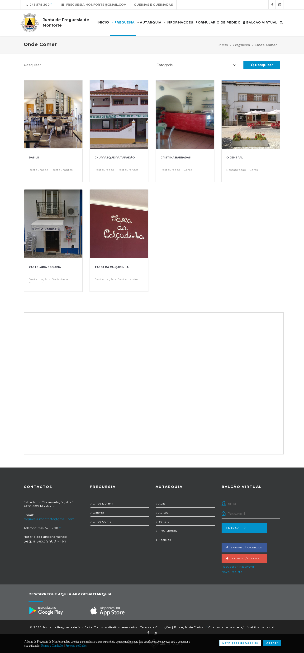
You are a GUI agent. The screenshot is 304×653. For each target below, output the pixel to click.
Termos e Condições (155, 627)
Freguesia (124, 22)
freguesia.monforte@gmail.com (96, 4)
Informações (179, 22)
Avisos (162, 512)
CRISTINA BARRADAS (176, 157)
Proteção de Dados (189, 627)
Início (223, 45)
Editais (163, 521)
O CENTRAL (234, 157)
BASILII (34, 157)
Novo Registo (232, 572)
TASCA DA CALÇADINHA (111, 267)
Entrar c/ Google (244, 558)
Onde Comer (102, 521)
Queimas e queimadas (153, 4)
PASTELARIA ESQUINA (45, 267)
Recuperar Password (238, 566)
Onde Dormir (103, 503)
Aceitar (272, 642)
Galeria (98, 512)
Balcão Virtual (261, 22)
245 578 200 (39, 4)
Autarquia (150, 22)
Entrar (232, 528)
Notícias (164, 540)
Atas (161, 503)
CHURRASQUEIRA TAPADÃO (115, 157)
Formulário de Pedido (218, 22)
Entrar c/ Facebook (245, 547)
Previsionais (167, 530)
